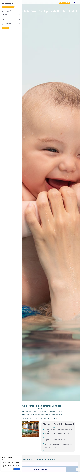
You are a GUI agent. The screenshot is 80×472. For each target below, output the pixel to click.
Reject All (10, 469)
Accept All (17, 469)
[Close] (20, 1)
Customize (5, 469)
